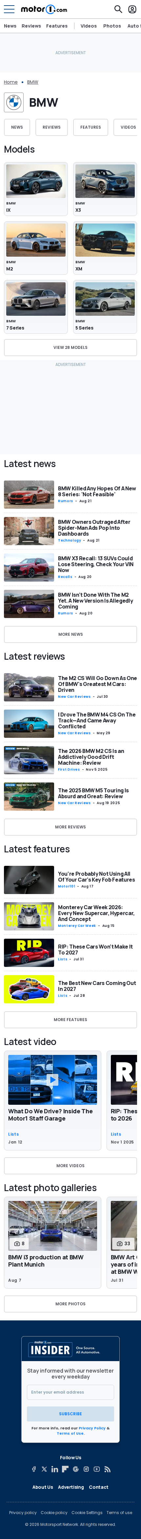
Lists (62, 959)
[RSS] (107, 1469)
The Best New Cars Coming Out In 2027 (97, 986)
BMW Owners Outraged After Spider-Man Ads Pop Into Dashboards (94, 527)
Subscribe (70, 1414)
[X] (44, 1469)
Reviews (31, 26)
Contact (99, 1487)
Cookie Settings (87, 1512)
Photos (112, 26)
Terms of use (119, 1512)
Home (11, 82)
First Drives (69, 769)
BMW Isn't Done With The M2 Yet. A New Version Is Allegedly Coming (95, 600)
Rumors (65, 501)
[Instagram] (86, 1469)
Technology (69, 540)
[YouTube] (96, 1469)
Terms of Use (70, 1433)
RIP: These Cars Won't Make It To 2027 (95, 949)
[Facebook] (33, 1469)
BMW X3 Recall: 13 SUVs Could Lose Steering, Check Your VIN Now (95, 564)
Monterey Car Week (77, 925)
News (10, 26)
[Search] (118, 9)
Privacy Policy (92, 1428)
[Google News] (75, 1469)
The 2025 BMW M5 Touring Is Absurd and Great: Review (93, 793)
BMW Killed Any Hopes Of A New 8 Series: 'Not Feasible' (97, 491)
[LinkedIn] (54, 1469)
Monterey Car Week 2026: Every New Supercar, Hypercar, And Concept (96, 913)
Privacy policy (23, 1512)
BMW (32, 82)
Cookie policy (54, 1512)
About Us (42, 1487)
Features (57, 26)
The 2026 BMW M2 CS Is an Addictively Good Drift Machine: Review (91, 756)
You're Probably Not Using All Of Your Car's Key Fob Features (96, 876)
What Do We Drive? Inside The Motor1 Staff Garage (50, 1114)
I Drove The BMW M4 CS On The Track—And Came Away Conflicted (96, 720)
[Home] (44, 9)
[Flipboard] (65, 1469)
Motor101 (66, 886)
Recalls (65, 576)
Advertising (71, 1487)
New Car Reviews (74, 696)
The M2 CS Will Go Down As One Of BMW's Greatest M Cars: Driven (97, 684)
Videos (89, 26)
